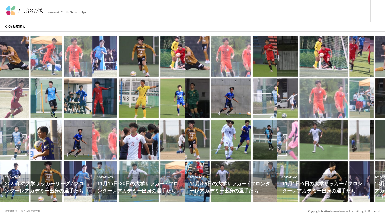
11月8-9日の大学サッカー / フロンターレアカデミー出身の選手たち (230, 186)
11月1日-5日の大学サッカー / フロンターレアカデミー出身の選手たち (322, 186)
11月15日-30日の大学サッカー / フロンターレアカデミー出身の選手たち (137, 186)
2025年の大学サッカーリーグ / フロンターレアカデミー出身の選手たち (44, 186)
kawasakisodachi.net (343, 211)
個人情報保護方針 (30, 211)
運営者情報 (11, 211)
